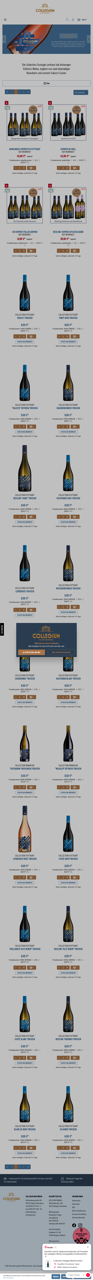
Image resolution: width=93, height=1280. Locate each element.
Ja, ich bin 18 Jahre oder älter (31, 652)
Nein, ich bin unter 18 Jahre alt (61, 652)
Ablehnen (56, 1277)
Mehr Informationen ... (8, 1278)
